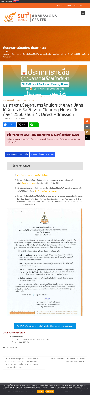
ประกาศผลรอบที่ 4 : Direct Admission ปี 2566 (18, 100)
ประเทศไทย (17, 1)
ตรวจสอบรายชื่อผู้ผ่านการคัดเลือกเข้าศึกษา (32, 175)
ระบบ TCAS (60, 5)
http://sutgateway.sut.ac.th (45, 191)
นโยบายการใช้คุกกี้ (79, 388)
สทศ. (75, 5)
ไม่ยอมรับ (49, 391)
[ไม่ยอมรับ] (87, 389)
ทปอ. (80, 5)
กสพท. (69, 5)
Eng (14, 1)
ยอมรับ (40, 391)
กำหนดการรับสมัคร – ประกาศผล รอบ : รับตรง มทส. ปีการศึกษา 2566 (68, 360)
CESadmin (22, 118)
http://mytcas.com (29, 183)
